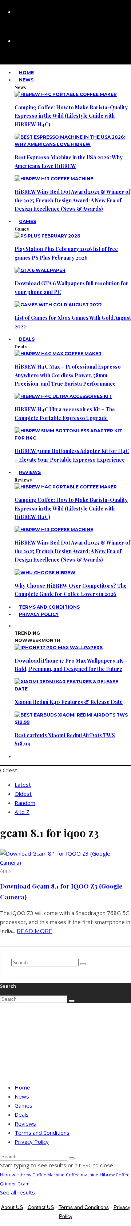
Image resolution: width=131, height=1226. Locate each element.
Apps (5, 871)
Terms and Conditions (42, 1132)
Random (25, 802)
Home (22, 1087)
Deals (27, 339)
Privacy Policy (39, 614)
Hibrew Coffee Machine (40, 1175)
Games (27, 221)
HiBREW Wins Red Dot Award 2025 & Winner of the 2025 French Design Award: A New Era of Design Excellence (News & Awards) (72, 200)
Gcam (23, 1184)
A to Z (22, 811)
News (26, 80)
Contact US (41, 1207)
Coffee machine (82, 1175)
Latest (23, 784)
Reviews (30, 472)
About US (12, 1207)
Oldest (23, 793)
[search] (83, 964)
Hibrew (7, 1175)
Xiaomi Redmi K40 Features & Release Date (69, 701)
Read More (34, 931)
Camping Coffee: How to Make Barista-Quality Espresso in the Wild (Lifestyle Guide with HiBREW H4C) (71, 116)
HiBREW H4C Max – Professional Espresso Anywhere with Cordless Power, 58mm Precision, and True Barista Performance (68, 375)
